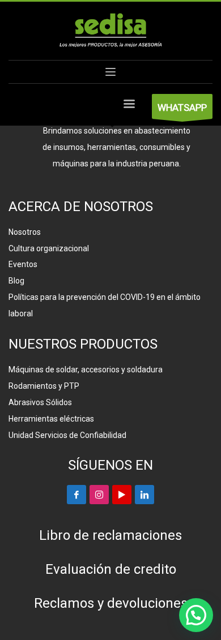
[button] (196, 615)
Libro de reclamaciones (110, 535)
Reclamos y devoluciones (111, 603)
